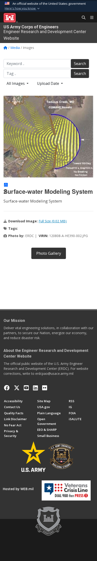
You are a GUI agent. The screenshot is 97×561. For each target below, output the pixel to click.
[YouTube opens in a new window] (26, 388)
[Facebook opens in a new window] (7, 388)
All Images (16, 83)
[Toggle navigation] (89, 18)
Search (80, 63)
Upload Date (48, 83)
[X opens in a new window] (17, 388)
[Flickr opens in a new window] (44, 388)
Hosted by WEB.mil (18, 489)
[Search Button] (81, 18)
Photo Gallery (48, 253)
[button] (22, 8)
